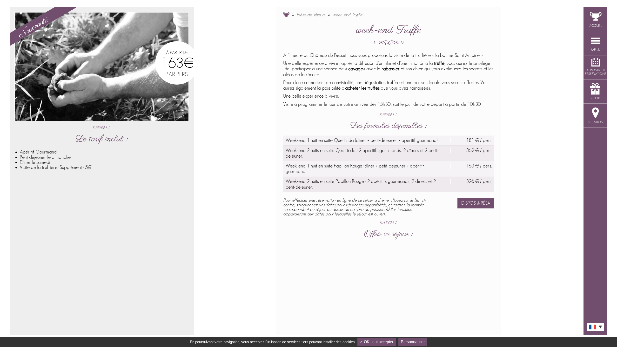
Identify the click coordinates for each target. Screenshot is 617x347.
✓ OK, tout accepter (376, 342)
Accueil (286, 14)
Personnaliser (413, 342)
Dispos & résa (475, 203)
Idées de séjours (311, 15)
